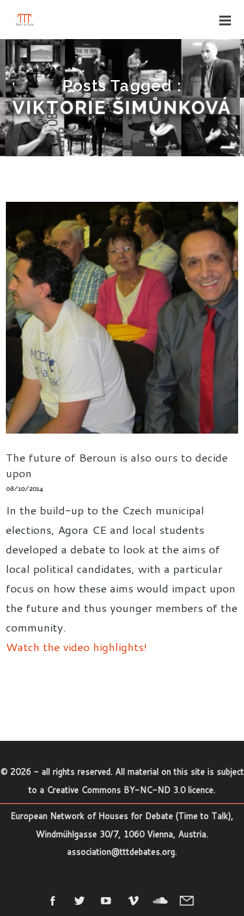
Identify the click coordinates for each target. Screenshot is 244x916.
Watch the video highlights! (76, 646)
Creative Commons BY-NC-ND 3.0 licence (130, 790)
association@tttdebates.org (121, 851)
